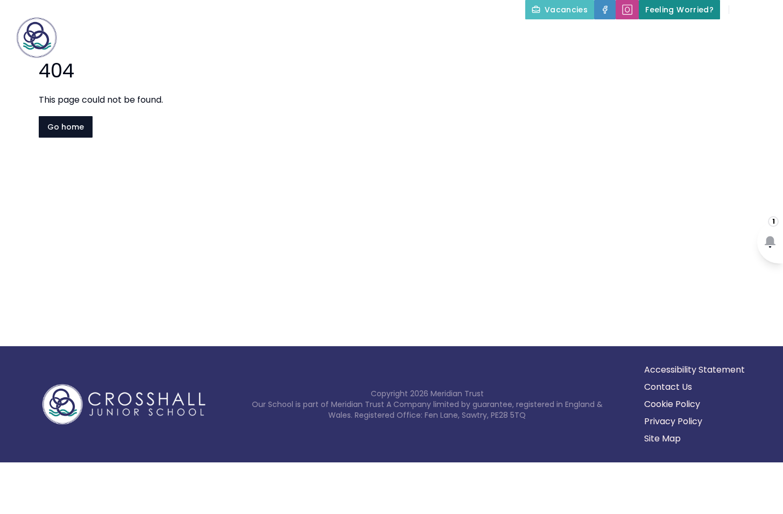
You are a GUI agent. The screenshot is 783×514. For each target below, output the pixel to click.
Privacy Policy (673, 421)
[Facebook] (605, 9)
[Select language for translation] (765, 9)
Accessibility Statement (694, 369)
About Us (284, 34)
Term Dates (690, 34)
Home (231, 34)
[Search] (743, 9)
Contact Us (668, 387)
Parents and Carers (587, 34)
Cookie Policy (672, 404)
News (746, 34)
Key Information (374, 34)
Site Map (662, 438)
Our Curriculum (477, 34)
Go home (65, 127)
